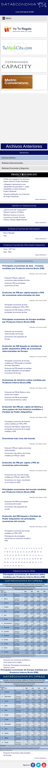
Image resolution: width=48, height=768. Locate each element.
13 (34, 548)
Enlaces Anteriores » (41, 199)
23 (21, 552)
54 (30, 559)
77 (16, 566)
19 (9, 552)
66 (24, 562)
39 (27, 555)
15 (38, 548)
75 (10, 566)
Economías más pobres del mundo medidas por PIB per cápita (17, 454)
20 (13, 552)
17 (4, 552)
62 (13, 562)
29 (38, 552)
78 (19, 566)
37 (21, 555)
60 (8, 562)
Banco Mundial (8, 233)
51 (22, 559)
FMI (4, 236)
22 (18, 552)
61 (10, 562)
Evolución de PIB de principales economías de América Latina (16, 398)
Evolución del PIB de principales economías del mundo (16, 503)
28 (35, 552)
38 (24, 555)
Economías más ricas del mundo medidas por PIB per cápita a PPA (17, 476)
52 (24, 559)
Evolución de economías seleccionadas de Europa (14, 332)
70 (36, 562)
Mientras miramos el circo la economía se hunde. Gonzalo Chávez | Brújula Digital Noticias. (15, 217)
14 (36, 548)
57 (38, 559)
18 (7, 552)
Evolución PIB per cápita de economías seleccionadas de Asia (17, 279)
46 (8, 559)
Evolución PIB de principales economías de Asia (15, 284)
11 (29, 548)
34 (13, 555)
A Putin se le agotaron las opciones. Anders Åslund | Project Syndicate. (16, 180)
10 (27, 548)
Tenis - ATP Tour (9, 249)
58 (41, 559)
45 (5, 559)
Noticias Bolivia (8, 158)
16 (41, 548)
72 (41, 562)
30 (41, 552)
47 (11, 559)
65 (21, 562)
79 (22, 566)
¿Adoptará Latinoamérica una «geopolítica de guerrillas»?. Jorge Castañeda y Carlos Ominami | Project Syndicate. (16, 187)
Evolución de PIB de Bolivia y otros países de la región (17, 393)
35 (16, 555)
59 (5, 562)
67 (27, 562)
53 (27, 559)
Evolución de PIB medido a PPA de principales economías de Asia (17, 311)
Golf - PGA (7, 252)
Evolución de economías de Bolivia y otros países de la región (16, 661)
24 (23, 552)
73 (5, 566)
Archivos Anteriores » (41, 758)
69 (33, 562)
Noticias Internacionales (12, 163)
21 (15, 552)
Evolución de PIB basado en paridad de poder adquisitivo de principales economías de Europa (18, 370)
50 (19, 559)
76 (13, 566)
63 (16, 562)
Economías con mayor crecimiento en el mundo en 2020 (17, 481)
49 (16, 559)
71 (38, 562)
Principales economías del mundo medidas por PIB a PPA (17, 532)
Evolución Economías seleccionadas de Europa (16, 754)
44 (42, 555)
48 (14, 559)
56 (35, 559)
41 (33, 555)
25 (26, 552)
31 (4, 555)
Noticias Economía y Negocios (15, 168)
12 (31, 548)
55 (32, 559)
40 (30, 555)
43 (38, 555)
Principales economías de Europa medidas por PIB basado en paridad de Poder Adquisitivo (18, 363)
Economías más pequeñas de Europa (16, 338)
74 (8, 566)
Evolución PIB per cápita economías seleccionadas (18, 449)
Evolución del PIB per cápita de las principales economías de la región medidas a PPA (17, 429)
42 (36, 555)
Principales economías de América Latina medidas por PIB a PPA (17, 423)
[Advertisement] (24, 118)
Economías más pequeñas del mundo (16, 508)
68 (30, 562)
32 (7, 555)
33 (10, 555)
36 (18, 555)
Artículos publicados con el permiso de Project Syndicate (16, 195)
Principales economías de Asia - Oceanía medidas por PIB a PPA (17, 306)
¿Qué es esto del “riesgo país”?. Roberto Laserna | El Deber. (15, 211)
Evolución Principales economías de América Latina (16, 666)
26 (29, 552)
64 (19, 562)
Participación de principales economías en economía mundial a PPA (18, 538)
